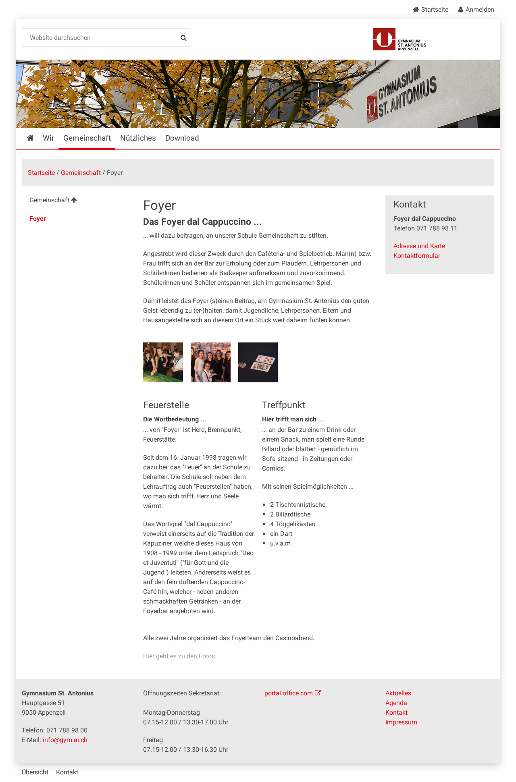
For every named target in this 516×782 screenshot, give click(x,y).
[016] (211, 362)
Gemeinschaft (81, 172)
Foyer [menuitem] (37, 218)
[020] (258, 362)
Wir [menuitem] (48, 138)
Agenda (396, 703)
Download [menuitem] (182, 138)
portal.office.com (288, 693)
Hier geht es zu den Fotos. (179, 656)
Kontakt (396, 712)
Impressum (401, 722)
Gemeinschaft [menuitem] (87, 138)
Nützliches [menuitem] (138, 138)
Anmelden (480, 9)
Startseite (434, 9)
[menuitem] (76, 201)
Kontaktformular (416, 255)
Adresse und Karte (419, 246)
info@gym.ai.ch (65, 740)
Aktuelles (398, 693)
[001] (163, 362)
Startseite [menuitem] (36, 138)
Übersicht (35, 772)
